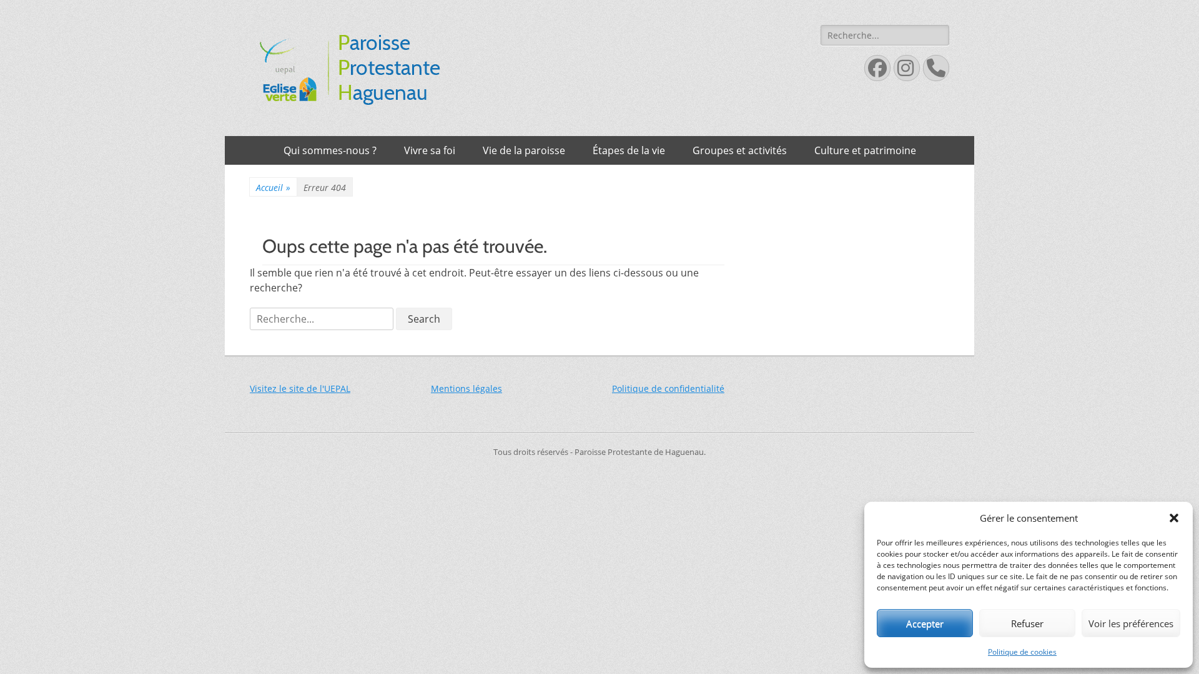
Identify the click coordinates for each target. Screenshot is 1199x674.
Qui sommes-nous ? (330, 150)
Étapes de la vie (629, 150)
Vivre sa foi (429, 150)
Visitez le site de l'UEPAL (300, 388)
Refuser (1027, 623)
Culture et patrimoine (865, 150)
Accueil (273, 187)
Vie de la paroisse (524, 150)
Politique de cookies (1022, 652)
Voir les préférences (1130, 623)
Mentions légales (466, 388)
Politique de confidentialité (668, 388)
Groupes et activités (740, 150)
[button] (1174, 518)
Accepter (925, 623)
